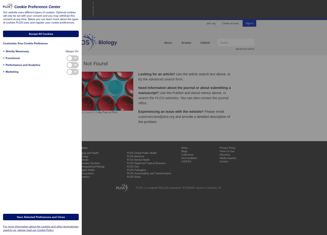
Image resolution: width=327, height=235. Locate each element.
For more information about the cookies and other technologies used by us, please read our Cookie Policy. (41, 228)
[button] (16, 51)
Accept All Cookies (41, 33)
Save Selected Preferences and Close (41, 217)
